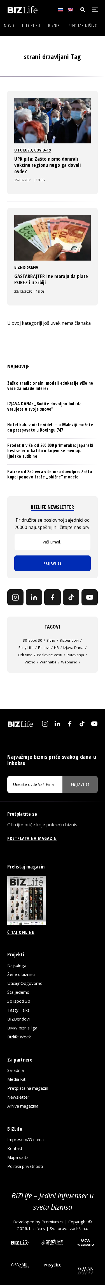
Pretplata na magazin (27, 1088)
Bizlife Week (19, 1036)
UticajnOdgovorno (25, 983)
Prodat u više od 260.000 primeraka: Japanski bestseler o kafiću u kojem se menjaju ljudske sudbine (50, 450)
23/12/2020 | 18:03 (29, 291)
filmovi (44, 647)
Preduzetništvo (83, 26)
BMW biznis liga (22, 1028)
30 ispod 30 (32, 640)
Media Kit (16, 1079)
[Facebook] (52, 597)
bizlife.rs (37, 1228)
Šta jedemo (18, 992)
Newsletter (18, 1097)
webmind (69, 662)
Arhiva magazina (22, 1106)
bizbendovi (69, 640)
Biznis (54, 26)
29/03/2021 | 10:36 (29, 180)
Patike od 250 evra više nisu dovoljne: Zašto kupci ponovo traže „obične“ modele (49, 474)
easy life (26, 647)
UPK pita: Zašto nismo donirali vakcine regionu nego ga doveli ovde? (47, 165)
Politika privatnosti (25, 1166)
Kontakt (14, 1148)
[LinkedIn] (34, 597)
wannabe (48, 662)
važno (30, 662)
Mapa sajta (18, 1157)
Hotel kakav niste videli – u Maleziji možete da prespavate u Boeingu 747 (50, 427)
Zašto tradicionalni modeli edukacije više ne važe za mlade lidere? (50, 385)
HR (56, 647)
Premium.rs (52, 1221)
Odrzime (25, 654)
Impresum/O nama (25, 1139)
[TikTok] (71, 597)
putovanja (75, 654)
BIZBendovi (18, 1019)
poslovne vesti (49, 654)
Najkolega (16, 965)
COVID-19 (42, 150)
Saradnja (15, 1070)
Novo (9, 26)
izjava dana (73, 647)
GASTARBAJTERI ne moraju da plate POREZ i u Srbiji (51, 279)
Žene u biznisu (21, 974)
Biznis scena (26, 267)
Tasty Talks (18, 1010)
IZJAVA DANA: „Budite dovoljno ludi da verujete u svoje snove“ (44, 406)
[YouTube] (89, 597)
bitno (50, 640)
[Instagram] (15, 597)
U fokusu (31, 26)
